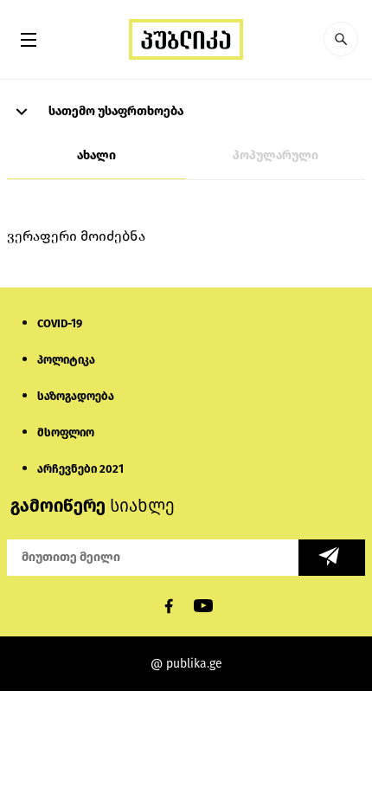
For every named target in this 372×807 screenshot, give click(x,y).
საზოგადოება (75, 396)
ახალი (96, 155)
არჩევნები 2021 (80, 468)
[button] (341, 39)
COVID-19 (59, 323)
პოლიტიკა (66, 359)
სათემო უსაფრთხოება (114, 111)
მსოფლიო (65, 432)
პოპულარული (275, 155)
